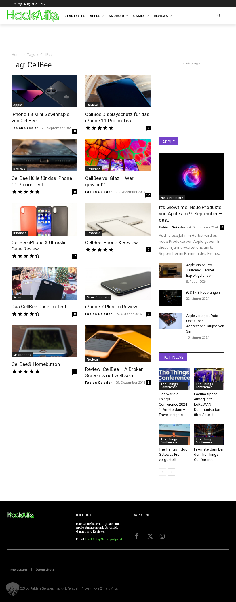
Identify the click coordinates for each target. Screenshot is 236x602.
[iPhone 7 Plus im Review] (118, 283)
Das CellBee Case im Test (39, 306)
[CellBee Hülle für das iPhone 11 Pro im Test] (44, 155)
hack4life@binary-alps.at (103, 539)
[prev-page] (162, 472)
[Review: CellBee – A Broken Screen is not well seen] (118, 343)
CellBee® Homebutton (36, 364)
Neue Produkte (98, 297)
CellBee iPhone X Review (111, 242)
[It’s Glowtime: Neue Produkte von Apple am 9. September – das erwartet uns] (191, 176)
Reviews (93, 105)
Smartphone (22, 297)
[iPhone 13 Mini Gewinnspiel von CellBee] (44, 91)
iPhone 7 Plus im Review (111, 306)
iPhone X (93, 169)
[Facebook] (136, 535)
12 (148, 195)
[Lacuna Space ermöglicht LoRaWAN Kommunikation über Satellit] (209, 378)
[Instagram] (162, 535)
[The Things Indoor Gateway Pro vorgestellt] (174, 434)
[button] (219, 16)
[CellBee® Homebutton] (44, 341)
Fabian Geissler (25, 128)
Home (17, 54)
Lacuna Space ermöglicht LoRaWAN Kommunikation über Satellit (207, 404)
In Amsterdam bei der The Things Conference (208, 454)
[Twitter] (149, 535)
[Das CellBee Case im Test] (44, 283)
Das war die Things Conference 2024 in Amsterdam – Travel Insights (173, 404)
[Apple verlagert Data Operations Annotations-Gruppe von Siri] (170, 321)
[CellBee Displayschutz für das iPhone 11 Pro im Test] (118, 91)
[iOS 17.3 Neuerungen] (170, 298)
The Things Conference (169, 385)
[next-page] (171, 472)
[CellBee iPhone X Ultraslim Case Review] (44, 219)
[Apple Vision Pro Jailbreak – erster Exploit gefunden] (170, 270)
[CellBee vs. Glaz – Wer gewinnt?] (118, 155)
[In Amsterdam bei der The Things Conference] (209, 434)
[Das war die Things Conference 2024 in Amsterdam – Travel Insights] (174, 378)
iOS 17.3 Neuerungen (203, 292)
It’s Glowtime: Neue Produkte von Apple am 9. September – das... (190, 213)
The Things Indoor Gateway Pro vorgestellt (174, 454)
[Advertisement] (79, 37)
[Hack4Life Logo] (33, 15)
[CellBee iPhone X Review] (118, 219)
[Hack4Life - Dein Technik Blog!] (20, 515)
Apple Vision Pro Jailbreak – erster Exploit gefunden (200, 270)
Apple (17, 105)
